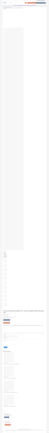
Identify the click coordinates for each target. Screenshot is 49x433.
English (44, 0)
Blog (42, 0)
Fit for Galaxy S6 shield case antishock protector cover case (11, 392)
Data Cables (20, 5)
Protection (14, 5)
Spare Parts (28, 5)
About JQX (38, 0)
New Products (32, 5)
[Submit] (25, 3)
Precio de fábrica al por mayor (32, 325)
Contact (41, 0)
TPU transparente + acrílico (39, 325)
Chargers (17, 5)
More (25, 5)
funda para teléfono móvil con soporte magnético (23, 325)
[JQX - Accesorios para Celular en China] (5, 3)
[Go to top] (47, 432)
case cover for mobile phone (13, 325)
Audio (23, 5)
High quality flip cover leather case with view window (10, 406)
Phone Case (7, 325)
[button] (4, 249)
